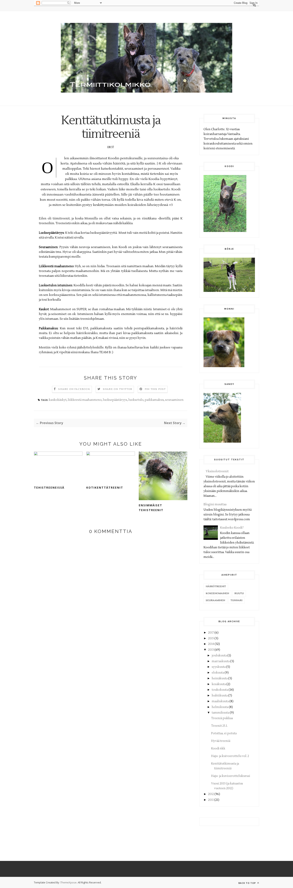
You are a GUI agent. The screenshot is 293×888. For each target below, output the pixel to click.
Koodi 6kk (218, 748)
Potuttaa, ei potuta (224, 733)
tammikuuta (220, 713)
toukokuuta (220, 690)
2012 (211, 794)
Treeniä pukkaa (222, 718)
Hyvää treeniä (220, 741)
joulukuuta (219, 655)
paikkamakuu (154, 400)
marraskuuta (221, 661)
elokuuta (218, 673)
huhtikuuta (220, 695)
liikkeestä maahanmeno (85, 400)
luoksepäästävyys (115, 400)
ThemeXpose (68, 882)
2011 (211, 800)
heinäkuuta (220, 678)
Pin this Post (155, 389)
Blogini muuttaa (215, 504)
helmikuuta (220, 707)
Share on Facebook (74, 389)
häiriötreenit (216, 586)
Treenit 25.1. (219, 726)
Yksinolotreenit (217, 471)
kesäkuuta (219, 684)
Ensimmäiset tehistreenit (151, 507)
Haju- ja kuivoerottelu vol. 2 (230, 756)
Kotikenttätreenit (104, 487)
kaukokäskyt (58, 400)
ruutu (239, 593)
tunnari (236, 600)
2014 (211, 644)
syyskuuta (219, 667)
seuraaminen (174, 400)
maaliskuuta (220, 701)
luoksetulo (136, 400)
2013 (211, 650)
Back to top (247, 882)
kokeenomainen (217, 593)
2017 (211, 633)
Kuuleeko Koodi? (232, 528)
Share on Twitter (117, 389)
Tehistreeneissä (49, 487)
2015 (211, 638)
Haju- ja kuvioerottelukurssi (230, 776)
